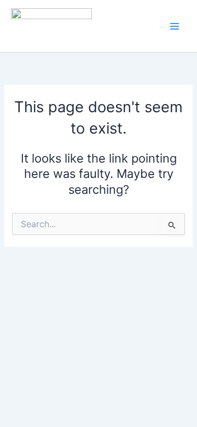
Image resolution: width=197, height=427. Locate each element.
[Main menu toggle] (174, 26)
